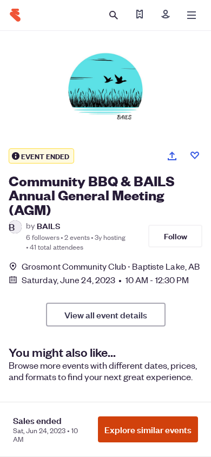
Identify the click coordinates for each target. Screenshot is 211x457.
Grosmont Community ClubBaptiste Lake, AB (111, 266)
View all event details (105, 315)
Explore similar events (148, 429)
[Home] (15, 15)
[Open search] (113, 15)
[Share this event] (172, 156)
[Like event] (194, 155)
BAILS (48, 225)
